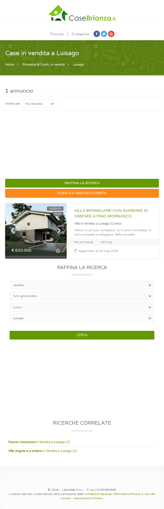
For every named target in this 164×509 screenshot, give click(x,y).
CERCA (82, 335)
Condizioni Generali (98, 494)
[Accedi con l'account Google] (111, 34)
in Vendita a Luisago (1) (39, 442)
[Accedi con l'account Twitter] (104, 34)
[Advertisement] (82, 145)
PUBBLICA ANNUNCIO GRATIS (82, 193)
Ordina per (12, 103)
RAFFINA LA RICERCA (82, 183)
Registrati (82, 34)
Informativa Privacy (127, 494)
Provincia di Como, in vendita (43, 64)
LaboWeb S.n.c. (73, 490)
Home (9, 64)
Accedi (58, 34)
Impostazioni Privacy (88, 498)
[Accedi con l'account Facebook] (97, 34)
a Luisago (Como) (109, 223)
